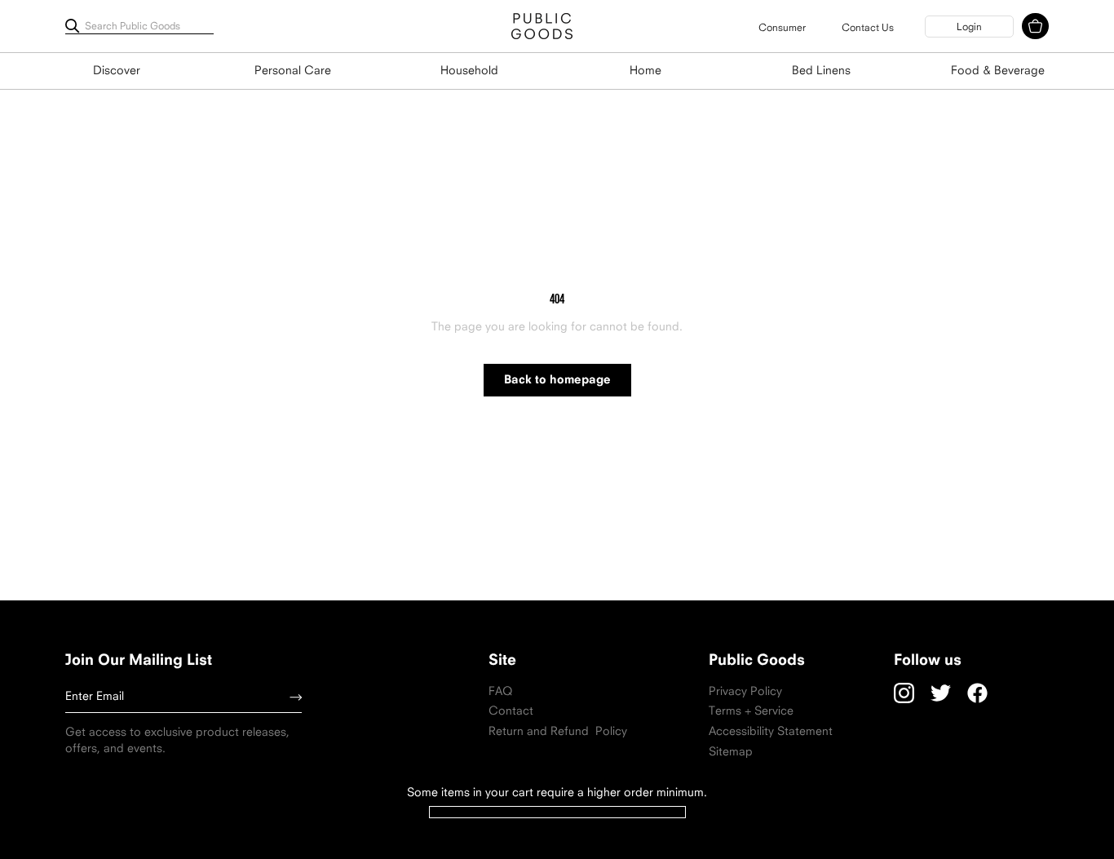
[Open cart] (1035, 26)
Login (969, 28)
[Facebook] (977, 693)
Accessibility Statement (771, 732)
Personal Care (292, 71)
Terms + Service (751, 712)
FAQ (500, 692)
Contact (510, 712)
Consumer (782, 28)
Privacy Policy (745, 692)
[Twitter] (941, 693)
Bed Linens (821, 71)
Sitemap (731, 752)
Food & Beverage (998, 71)
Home (645, 71)
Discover (116, 71)
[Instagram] (904, 693)
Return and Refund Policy (557, 732)
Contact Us (868, 28)
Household (469, 71)
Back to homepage (557, 380)
